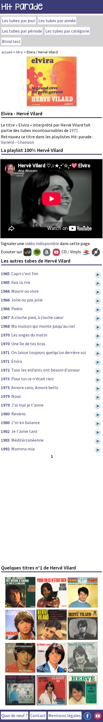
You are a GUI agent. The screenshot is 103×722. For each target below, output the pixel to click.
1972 (5, 370)
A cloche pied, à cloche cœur (37, 317)
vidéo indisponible (42, 243)
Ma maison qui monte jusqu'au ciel (43, 326)
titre (19, 52)
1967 (5, 317)
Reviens (18, 413)
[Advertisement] (51, 511)
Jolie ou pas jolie (27, 300)
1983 (5, 440)
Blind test (11, 41)
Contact (38, 715)
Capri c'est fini (24, 273)
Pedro (17, 308)
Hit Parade (22, 7)
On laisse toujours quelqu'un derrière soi (48, 352)
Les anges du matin (29, 335)
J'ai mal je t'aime (27, 405)
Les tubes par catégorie (67, 31)
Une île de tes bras (28, 343)
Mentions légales (64, 715)
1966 (5, 291)
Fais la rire (20, 282)
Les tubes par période (22, 31)
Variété (7, 142)
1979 (5, 396)
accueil (6, 52)
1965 (5, 273)
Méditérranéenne (27, 440)
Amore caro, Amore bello (34, 387)
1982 (5, 431)
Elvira (16, 361)
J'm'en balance (25, 422)
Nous (16, 396)
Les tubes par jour (18, 20)
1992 (5, 448)
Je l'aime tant (24, 431)
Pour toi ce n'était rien (32, 378)
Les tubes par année (57, 20)
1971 (73, 130)
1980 (5, 413)
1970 (5, 335)
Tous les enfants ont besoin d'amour (45, 370)
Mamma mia (23, 448)
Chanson (26, 142)
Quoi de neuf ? (14, 715)
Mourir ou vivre (25, 291)
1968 (5, 326)
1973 (5, 378)
